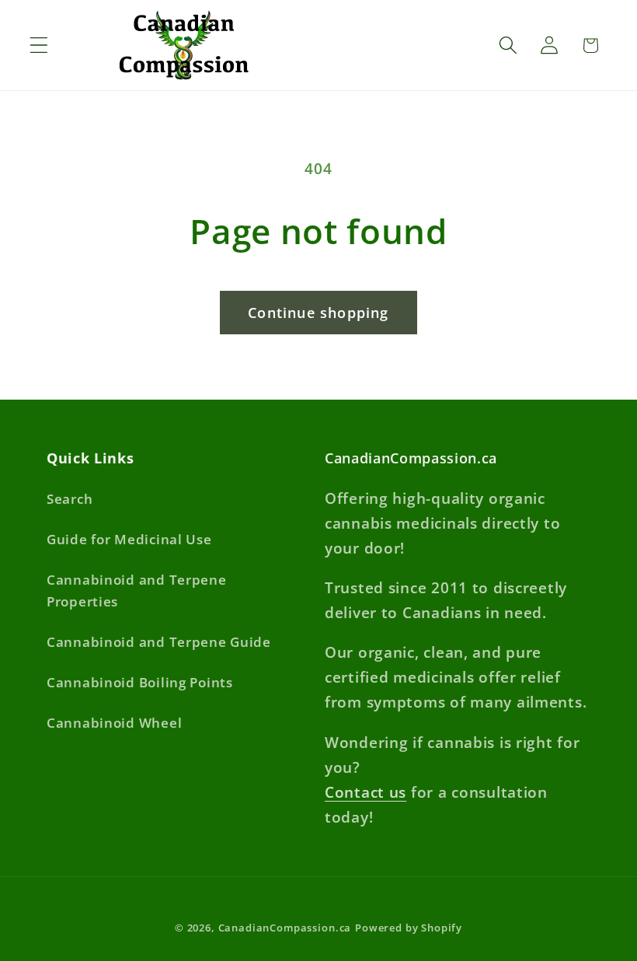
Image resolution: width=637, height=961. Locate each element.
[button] (39, 45)
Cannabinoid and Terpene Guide (159, 642)
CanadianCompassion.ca (285, 928)
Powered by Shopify (408, 928)
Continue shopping (318, 312)
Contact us (365, 791)
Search (69, 499)
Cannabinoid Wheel (114, 723)
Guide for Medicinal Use (129, 539)
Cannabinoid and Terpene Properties (137, 590)
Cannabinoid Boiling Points (140, 682)
